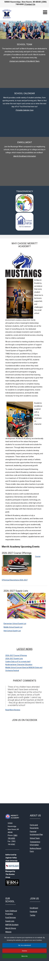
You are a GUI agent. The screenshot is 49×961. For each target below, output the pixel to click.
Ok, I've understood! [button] (24, 945)
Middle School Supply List (13, 627)
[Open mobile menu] (45, 12)
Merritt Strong (10, 928)
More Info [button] (25, 956)
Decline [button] (24, 951)
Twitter (32, 915)
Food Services (10, 917)
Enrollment (34, 908)
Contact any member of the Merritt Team (24, 61)
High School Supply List (12, 631)
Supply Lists (9, 921)
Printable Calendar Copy (24, 110)
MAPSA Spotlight (11, 925)
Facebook (33, 912)
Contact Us (30, 4)
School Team (35, 838)
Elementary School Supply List (15, 624)
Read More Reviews (12, 710)
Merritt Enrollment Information (24, 156)
